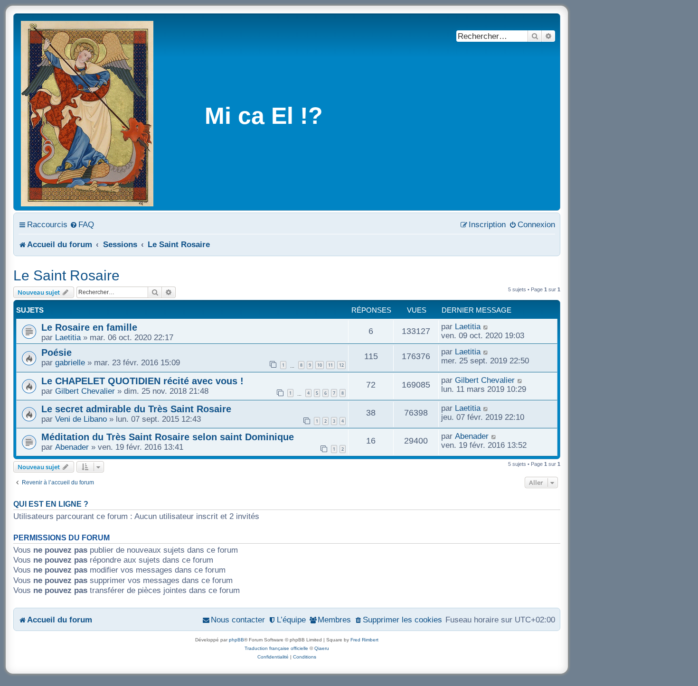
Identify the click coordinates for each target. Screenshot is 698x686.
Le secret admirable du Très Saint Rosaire (136, 409)
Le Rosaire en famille (89, 327)
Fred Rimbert (364, 639)
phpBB (236, 639)
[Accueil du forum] (88, 112)
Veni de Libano (81, 419)
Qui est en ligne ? (50, 504)
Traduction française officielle (276, 648)
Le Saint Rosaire (66, 275)
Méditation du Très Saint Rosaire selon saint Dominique (167, 437)
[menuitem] (82, 224)
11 (330, 365)
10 (319, 365)
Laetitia (68, 337)
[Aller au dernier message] (486, 326)
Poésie (56, 352)
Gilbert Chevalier (85, 391)
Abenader (72, 447)
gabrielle (70, 362)
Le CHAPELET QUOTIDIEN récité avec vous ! (142, 381)
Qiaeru (321, 648)
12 (341, 365)
